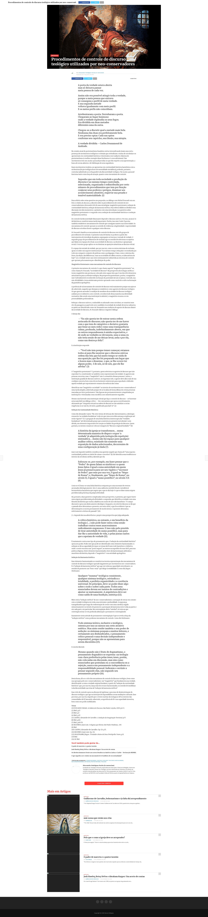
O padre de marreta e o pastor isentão (84, 746)
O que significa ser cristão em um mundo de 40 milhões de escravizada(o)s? (97, 756)
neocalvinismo (119, 760)
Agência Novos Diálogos (92, 801)
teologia (103, 761)
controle (99, 760)
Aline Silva (88, 840)
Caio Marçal (89, 859)
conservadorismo (91, 760)
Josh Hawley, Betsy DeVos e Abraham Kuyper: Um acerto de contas (93, 749)
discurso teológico (109, 760)
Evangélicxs (89, 820)
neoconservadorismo (78, 761)
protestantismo (96, 761)
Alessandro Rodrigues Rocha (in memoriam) (91, 72)
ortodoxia (87, 761)
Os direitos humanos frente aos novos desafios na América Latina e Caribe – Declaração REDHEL (104, 752)
